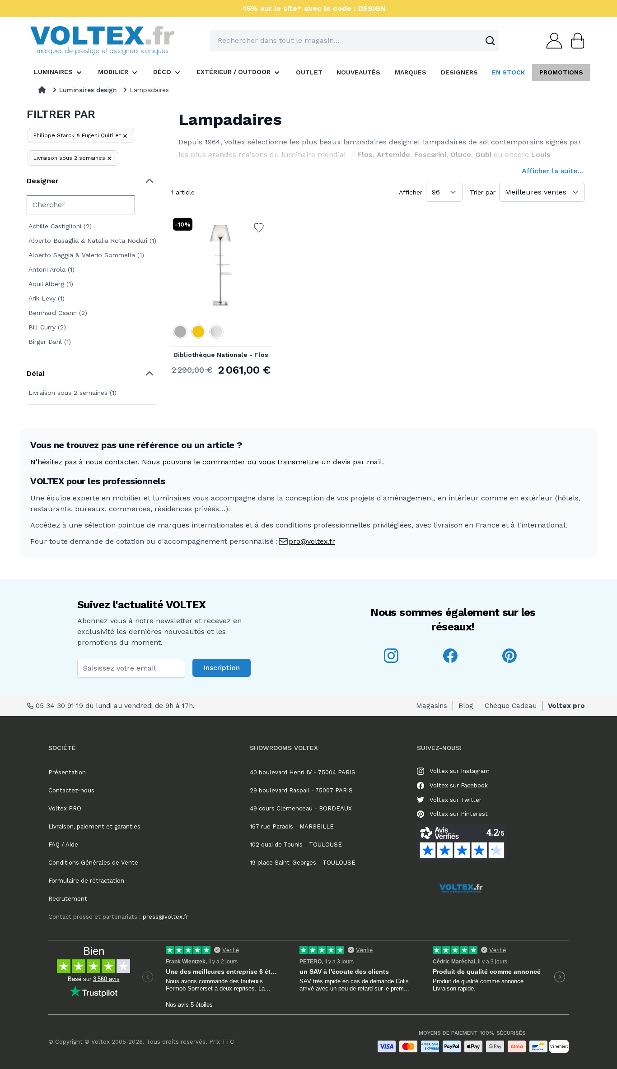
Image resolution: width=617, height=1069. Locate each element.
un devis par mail (351, 462)
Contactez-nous (71, 790)
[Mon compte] (551, 41)
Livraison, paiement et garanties (94, 826)
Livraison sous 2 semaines (69, 158)
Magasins (431, 706)
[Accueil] (42, 89)
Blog (465, 706)
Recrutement (67, 898)
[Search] (490, 40)
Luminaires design (88, 89)
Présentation (67, 772)
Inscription (221, 667)
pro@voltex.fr (312, 541)
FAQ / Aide (63, 844)
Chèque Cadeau (511, 706)
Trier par (482, 192)
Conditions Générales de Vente (93, 862)
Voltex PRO (64, 808)
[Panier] (575, 41)
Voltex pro (566, 706)
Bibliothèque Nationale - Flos (221, 354)
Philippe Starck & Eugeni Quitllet (77, 135)
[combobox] (354, 40)
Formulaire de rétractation (86, 880)
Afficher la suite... (552, 171)
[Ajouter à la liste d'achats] (259, 228)
